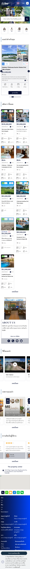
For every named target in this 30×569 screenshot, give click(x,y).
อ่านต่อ (4, 330)
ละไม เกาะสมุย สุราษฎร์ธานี (20, 537)
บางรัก (15, 521)
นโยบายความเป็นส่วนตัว (20, 544)
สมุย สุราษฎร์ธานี (5, 516)
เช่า (1, 502)
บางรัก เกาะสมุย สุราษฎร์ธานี (20, 524)
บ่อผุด (2, 521)
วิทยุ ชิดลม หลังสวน (6, 527)
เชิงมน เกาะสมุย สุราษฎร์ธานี (20, 518)
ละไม (15, 535)
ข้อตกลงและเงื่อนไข (19, 541)
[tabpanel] (15, 69)
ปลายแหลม (17, 527)
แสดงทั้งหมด (15, 291)
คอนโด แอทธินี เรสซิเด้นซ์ (7, 530)
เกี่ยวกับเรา (17, 547)
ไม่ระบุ (2, 518)
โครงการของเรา (4, 512)
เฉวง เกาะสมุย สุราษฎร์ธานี (7, 537)
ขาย (2, 500)
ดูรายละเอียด (15, 92)
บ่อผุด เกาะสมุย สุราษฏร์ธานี (7, 524)
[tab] (10, 96)
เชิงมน (15, 516)
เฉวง (2, 535)
